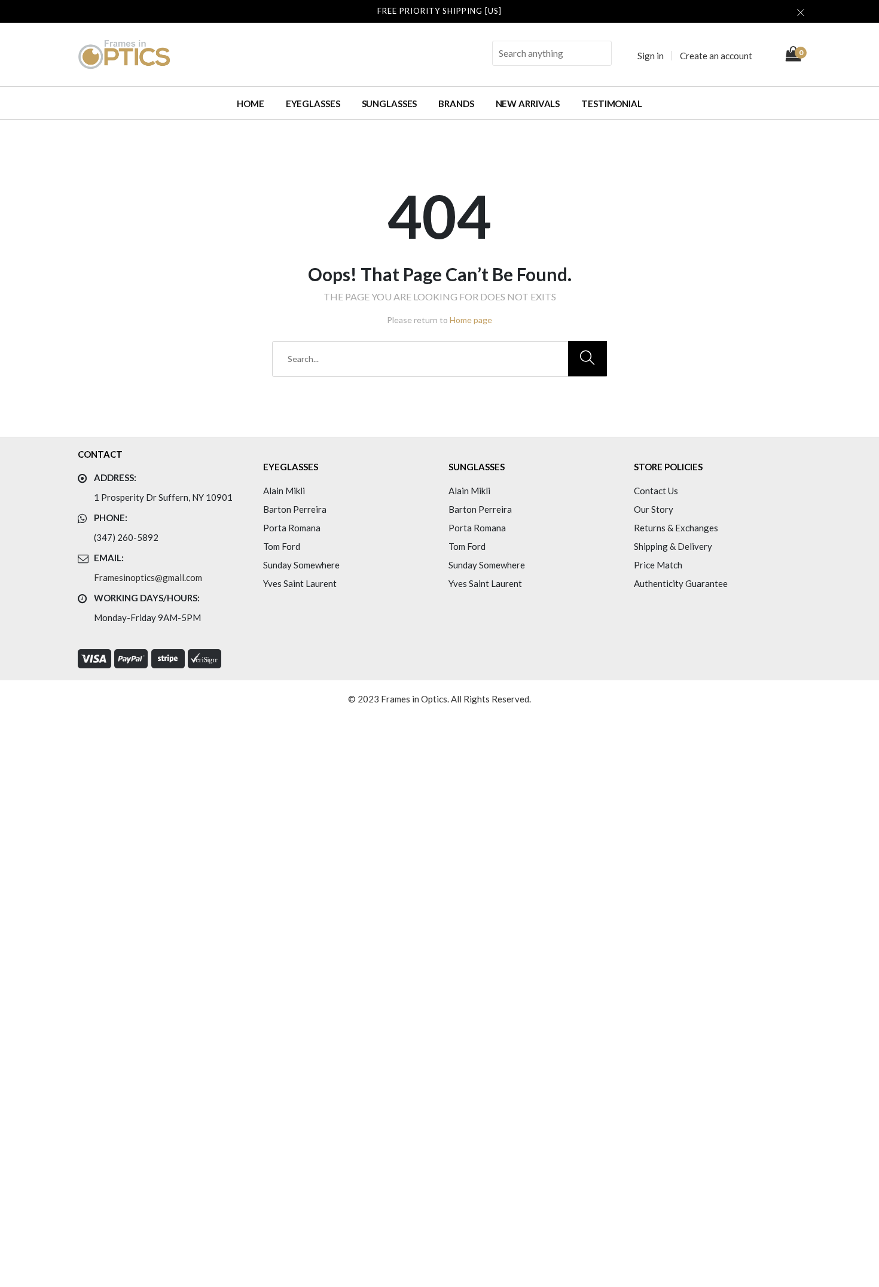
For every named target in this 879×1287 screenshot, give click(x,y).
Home (250, 103)
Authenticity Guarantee (681, 583)
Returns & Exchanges (676, 527)
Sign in (650, 55)
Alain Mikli (284, 490)
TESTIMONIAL (611, 103)
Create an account (716, 55)
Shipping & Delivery (673, 546)
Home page (471, 320)
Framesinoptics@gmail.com (148, 577)
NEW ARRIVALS (528, 103)
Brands (456, 103)
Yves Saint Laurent (300, 583)
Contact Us (656, 490)
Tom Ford (281, 546)
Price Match (658, 564)
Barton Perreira (294, 509)
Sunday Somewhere (301, 564)
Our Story (653, 509)
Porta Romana (292, 527)
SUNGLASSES (389, 103)
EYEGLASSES (313, 103)
